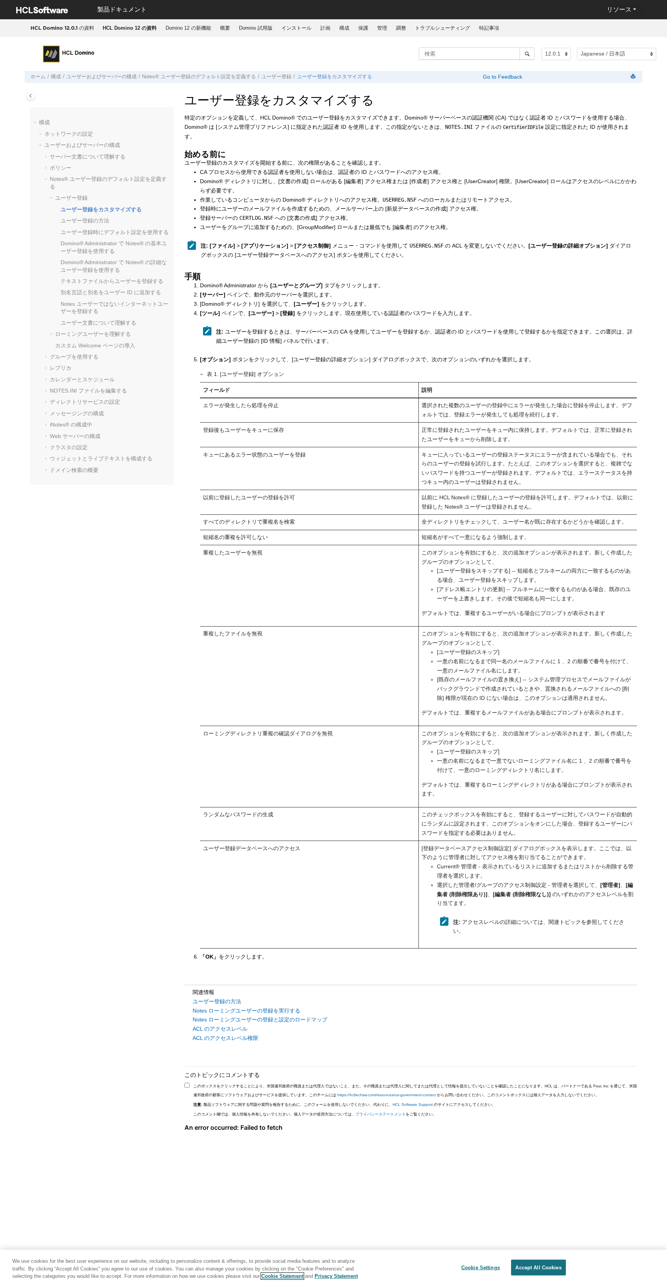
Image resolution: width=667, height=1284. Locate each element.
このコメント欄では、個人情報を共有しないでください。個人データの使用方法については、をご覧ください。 (315, 1114)
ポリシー (60, 168)
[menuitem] (129, 28)
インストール (296, 28)
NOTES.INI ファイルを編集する (88, 391)
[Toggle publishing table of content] (31, 96)
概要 (225, 28)
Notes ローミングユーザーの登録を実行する (246, 1011)
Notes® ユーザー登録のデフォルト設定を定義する (199, 76)
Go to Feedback (501, 77)
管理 (382, 28)
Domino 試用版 (256, 28)
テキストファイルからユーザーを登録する (112, 281)
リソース (619, 9)
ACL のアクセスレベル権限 (225, 1038)
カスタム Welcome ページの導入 (95, 345)
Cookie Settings (480, 1267)
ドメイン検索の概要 (74, 470)
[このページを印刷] (634, 76)
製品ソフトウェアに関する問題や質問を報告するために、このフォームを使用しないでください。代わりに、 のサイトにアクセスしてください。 (344, 1104)
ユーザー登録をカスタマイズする (334, 76)
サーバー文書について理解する (87, 156)
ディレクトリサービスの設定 (85, 402)
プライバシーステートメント (381, 1114)
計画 (325, 28)
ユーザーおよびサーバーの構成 (101, 76)
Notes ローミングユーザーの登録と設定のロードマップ (260, 1019)
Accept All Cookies (538, 1267)
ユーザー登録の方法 (85, 220)
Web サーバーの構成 (75, 436)
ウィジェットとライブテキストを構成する (101, 458)
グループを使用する (74, 357)
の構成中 (71, 424)
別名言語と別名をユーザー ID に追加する (111, 292)
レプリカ (60, 368)
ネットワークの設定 (68, 134)
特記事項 (489, 28)
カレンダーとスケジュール (82, 379)
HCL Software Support (413, 1104)
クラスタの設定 (69, 447)
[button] (36, 122)
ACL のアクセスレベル (220, 1029)
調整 (401, 28)
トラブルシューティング (442, 28)
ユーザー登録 (276, 76)
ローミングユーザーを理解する (93, 334)
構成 (344, 28)
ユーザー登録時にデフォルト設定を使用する (115, 232)
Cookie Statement (282, 1276)
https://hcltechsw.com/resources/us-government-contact (386, 1095)
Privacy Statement (336, 1276)
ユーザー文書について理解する (98, 323)
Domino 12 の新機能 (188, 28)
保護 (363, 28)
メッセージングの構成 (77, 413)
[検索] (527, 53)
